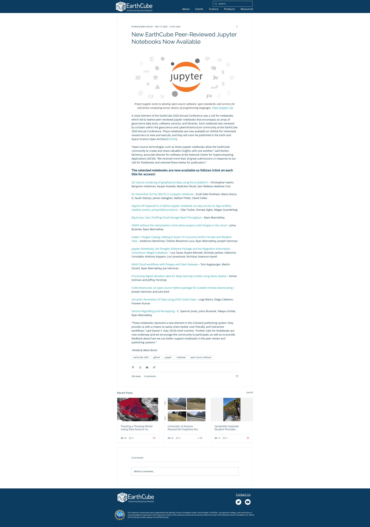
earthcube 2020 (141, 357)
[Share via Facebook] (133, 367)
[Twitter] (238, 502)
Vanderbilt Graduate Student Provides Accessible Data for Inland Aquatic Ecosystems (230, 428)
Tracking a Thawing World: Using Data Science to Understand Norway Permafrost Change (137, 428)
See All (249, 392)
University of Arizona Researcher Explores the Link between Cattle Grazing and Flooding (183, 428)
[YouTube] (248, 502)
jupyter (168, 357)
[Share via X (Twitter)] (140, 367)
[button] (185, 9)
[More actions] (236, 26)
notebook (181, 357)
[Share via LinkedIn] (147, 367)
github (156, 357)
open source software (200, 357)
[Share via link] (154, 367)
